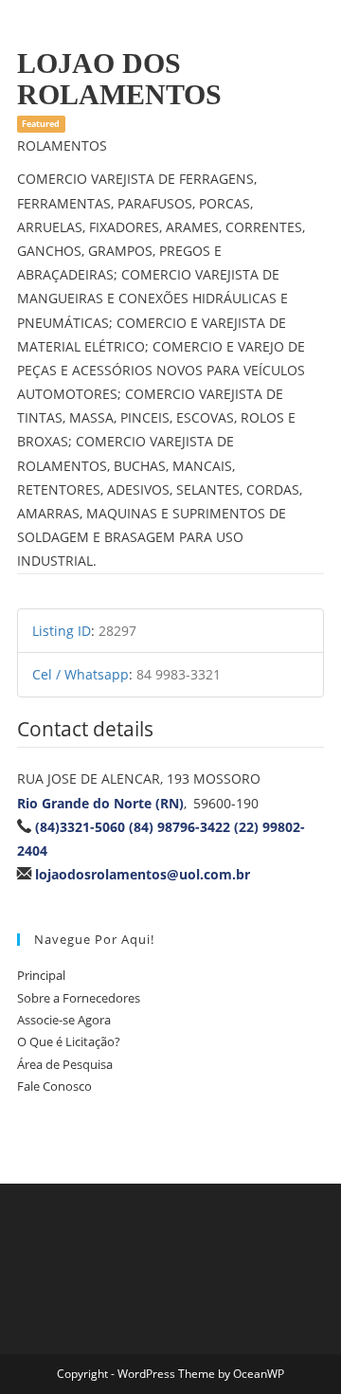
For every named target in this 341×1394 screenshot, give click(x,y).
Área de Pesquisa (65, 1064)
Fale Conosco (54, 1086)
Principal (41, 975)
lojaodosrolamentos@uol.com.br (142, 874)
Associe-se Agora (64, 1019)
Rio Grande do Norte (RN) (100, 803)
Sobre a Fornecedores (78, 997)
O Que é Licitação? (68, 1041)
